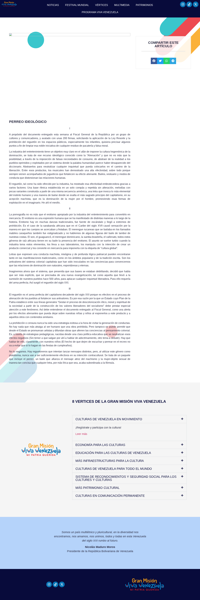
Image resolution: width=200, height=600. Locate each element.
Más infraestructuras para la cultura (109, 460)
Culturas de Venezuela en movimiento (108, 419)
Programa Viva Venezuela (100, 12)
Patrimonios (144, 5)
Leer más (81, 433)
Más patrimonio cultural (97, 487)
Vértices (101, 5)
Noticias (53, 5)
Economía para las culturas (100, 445)
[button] (154, 61)
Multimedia (122, 5)
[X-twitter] (195, 4)
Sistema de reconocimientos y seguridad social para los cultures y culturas (125, 478)
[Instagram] (183, 4)
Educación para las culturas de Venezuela (113, 453)
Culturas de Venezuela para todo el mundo (113, 468)
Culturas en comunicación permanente (110, 495)
